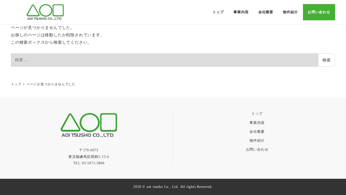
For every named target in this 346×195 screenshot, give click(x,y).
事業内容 (256, 123)
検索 (326, 60)
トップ (257, 113)
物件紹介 (256, 140)
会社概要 (256, 131)
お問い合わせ (257, 149)
